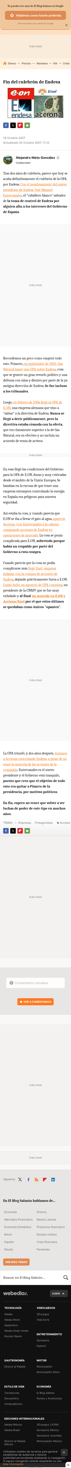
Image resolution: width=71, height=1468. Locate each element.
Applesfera (11, 1325)
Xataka (8, 1314)
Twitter (13, 125)
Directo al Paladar (15, 1366)
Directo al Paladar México (15, 1442)
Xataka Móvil (12, 1319)
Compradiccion (13, 1403)
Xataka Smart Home (16, 1330)
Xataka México (13, 1424)
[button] (37, 157)
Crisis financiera (47, 1242)
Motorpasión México (49, 1441)
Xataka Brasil (12, 1430)
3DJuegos (43, 1314)
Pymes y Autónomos (49, 1398)
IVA (55, 63)
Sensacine (43, 1340)
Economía (10, 1212)
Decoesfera (11, 1398)
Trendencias (11, 1392)
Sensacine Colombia (49, 1435)
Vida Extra (43, 1319)
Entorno (42, 1212)
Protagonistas (44, 822)
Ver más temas (16, 1262)
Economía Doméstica (17, 1227)
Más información (13, 1464)
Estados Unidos (47, 1234)
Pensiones (43, 1249)
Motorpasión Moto (48, 1372)
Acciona (65, 822)
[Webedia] (15, 1296)
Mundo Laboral (46, 1219)
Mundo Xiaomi (13, 1336)
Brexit (8, 1234)
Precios (26, 63)
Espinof (41, 1345)
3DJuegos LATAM (48, 1424)
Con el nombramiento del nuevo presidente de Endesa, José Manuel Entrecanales (35, 190)
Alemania (42, 63)
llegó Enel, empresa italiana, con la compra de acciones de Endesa (30, 574)
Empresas (24, 822)
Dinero (12, 63)
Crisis (66, 63)
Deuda (8, 1249)
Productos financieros (51, 1227)
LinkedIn (53, 1179)
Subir (56, 1293)
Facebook (6, 125)
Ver (37, 1001)
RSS (36, 1179)
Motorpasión (44, 1366)
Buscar (65, 1277)
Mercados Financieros (18, 1219)
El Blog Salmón (46, 1392)
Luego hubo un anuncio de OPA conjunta (32, 585)
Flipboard (20, 125)
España (9, 1242)
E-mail (27, 125)
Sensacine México (48, 1430)
